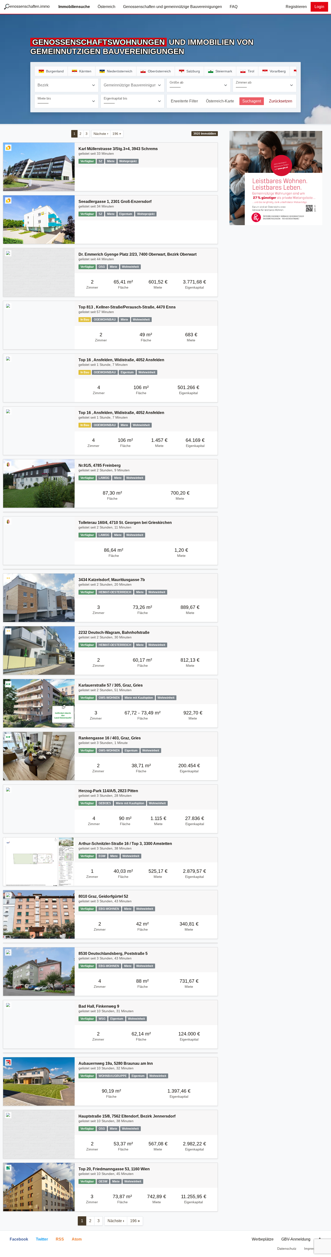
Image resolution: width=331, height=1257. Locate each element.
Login (319, 7)
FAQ (233, 7)
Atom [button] (77, 1239)
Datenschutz (286, 1248)
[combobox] (66, 85)
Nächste (101, 134)
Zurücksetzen (280, 101)
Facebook (19, 1239)
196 (116, 134)
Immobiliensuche (74, 7)
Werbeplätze (263, 1239)
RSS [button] (60, 1239)
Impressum (312, 1248)
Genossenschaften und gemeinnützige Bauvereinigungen (172, 7)
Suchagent (251, 101)
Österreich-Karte (220, 101)
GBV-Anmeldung (295, 1239)
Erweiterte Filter (184, 101)
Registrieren (296, 7)
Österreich (106, 7)
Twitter (42, 1239)
